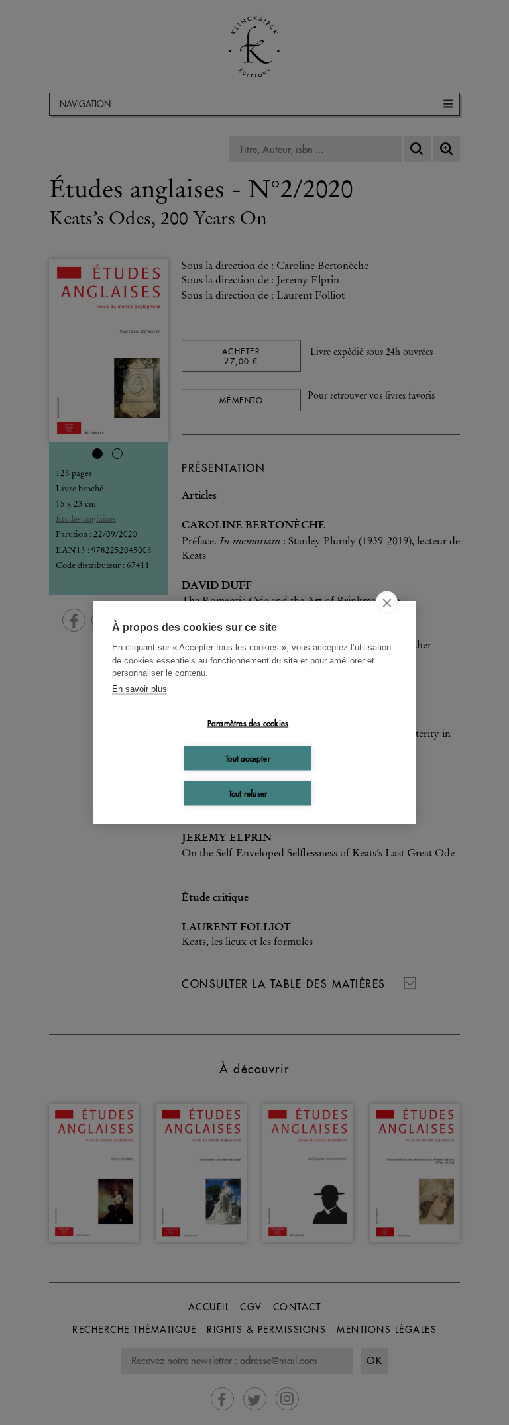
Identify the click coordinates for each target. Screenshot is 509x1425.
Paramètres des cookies (247, 723)
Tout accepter (247, 758)
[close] (387, 602)
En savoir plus (139, 688)
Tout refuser (248, 793)
